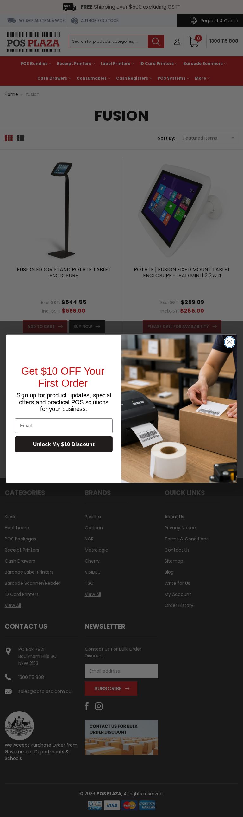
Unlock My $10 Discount (63, 444)
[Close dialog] (229, 342)
